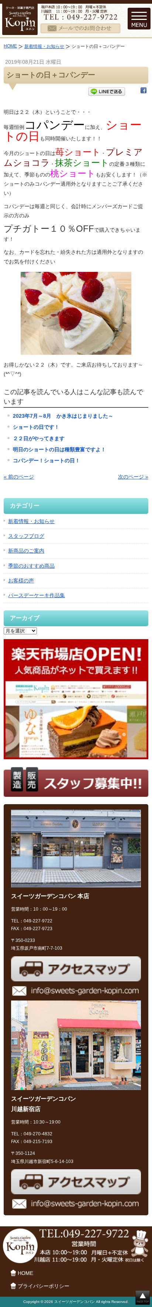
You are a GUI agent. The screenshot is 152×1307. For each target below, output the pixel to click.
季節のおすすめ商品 (31, 566)
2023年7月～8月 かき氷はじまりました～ (63, 416)
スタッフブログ (26, 536)
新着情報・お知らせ (44, 46)
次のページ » (133, 477)
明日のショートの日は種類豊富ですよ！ (59, 449)
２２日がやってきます (39, 438)
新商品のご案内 (26, 551)
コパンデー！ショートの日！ (46, 460)
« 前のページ (19, 477)
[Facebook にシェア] (143, 92)
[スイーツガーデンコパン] (20, 30)
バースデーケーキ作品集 (36, 595)
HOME (10, 46)
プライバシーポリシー (43, 1286)
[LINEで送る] (106, 92)
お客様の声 (21, 581)
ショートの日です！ (36, 427)
